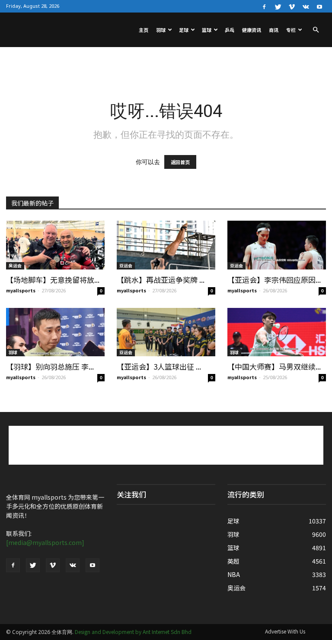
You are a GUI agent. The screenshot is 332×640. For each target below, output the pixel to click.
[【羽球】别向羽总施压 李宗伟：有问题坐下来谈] (55, 332)
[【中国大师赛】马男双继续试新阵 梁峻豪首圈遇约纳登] (276, 332)
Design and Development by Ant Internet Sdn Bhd (133, 631)
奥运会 (15, 265)
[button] (315, 29)
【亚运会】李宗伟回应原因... (274, 279)
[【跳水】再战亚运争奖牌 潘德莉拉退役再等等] (166, 245)
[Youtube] (319, 6)
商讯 (273, 29)
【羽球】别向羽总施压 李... (50, 366)
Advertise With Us (285, 631)
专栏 (291, 29)
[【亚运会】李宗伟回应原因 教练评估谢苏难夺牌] (276, 245)
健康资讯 (251, 29)
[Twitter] (277, 6)
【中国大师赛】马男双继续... (274, 366)
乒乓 (229, 29)
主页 (143, 29)
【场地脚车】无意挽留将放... (52, 279)
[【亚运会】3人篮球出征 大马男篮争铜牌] (166, 332)
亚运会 (125, 265)
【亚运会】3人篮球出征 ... (159, 366)
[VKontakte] (305, 6)
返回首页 (180, 161)
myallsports (20, 290)
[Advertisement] (166, 66)
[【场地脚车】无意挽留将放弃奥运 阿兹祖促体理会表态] (55, 245)
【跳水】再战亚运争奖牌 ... (160, 279)
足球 (183, 29)
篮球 (206, 29)
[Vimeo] (291, 6)
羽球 (161, 29)
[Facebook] (264, 6)
